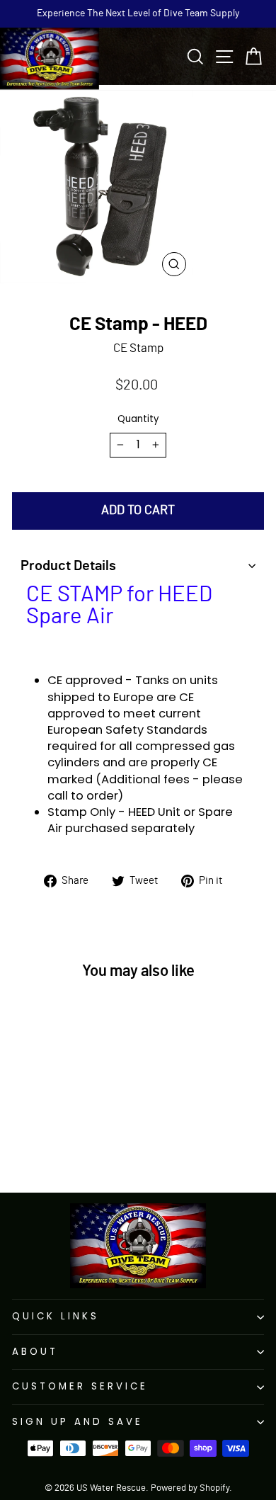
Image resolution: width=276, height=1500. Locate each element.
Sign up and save (77, 1421)
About (35, 1351)
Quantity (138, 419)
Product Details (68, 566)
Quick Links (55, 1316)
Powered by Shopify (190, 1488)
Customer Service (80, 1386)
